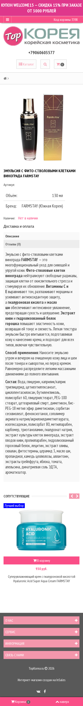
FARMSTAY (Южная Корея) (42, 206)
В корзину (43, 560)
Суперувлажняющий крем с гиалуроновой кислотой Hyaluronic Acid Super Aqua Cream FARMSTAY (41, 578)
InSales (61, 680)
